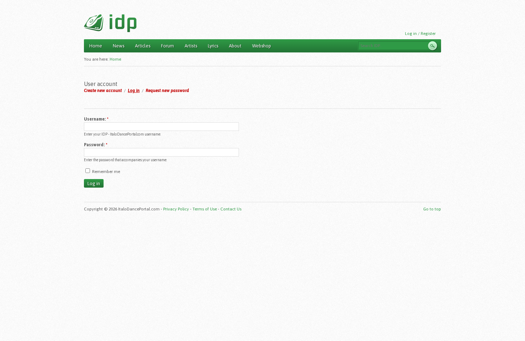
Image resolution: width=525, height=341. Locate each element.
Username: (96, 119)
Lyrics (213, 46)
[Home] (110, 23)
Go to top (432, 209)
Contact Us (230, 209)
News (118, 46)
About (235, 46)
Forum (167, 46)
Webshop (261, 46)
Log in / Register (420, 33)
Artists (191, 46)
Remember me (105, 171)
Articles (142, 46)
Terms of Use (204, 209)
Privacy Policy (176, 209)
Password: (96, 144)
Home (95, 46)
